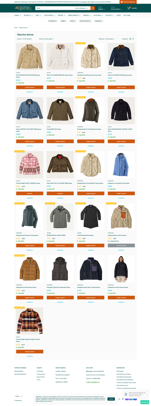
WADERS (86, 15)
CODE (37, 15)
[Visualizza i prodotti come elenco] (133, 39)
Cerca (38, 379)
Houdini (49, 233)
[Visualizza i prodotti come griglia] (130, 39)
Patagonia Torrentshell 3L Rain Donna (118, 183)
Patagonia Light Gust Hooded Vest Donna (58, 287)
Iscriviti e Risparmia (129, 2)
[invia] (92, 8)
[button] (53, 21)
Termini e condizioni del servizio (126, 382)
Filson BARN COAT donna (54, 129)
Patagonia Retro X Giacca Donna (117, 235)
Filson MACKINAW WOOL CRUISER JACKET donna (120, 130)
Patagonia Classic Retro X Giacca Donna (88, 287)
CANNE (16, 15)
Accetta (111, 399)
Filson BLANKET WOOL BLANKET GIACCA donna (28, 340)
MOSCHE (60, 15)
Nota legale (120, 371)
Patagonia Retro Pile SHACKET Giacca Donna (90, 183)
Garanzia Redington (20, 374)
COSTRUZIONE (48, 15)
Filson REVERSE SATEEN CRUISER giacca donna (28, 76)
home (15, 27)
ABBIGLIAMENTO (73, 15)
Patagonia (80, 72)
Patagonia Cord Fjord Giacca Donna (26, 287)
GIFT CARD (127, 15)
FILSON (18, 72)
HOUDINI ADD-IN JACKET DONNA (56, 235)
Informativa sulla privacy (124, 377)
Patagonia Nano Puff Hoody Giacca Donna (89, 129)
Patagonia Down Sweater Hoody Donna (27, 235)
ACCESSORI (97, 15)
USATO (119, 15)
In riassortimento (121, 245)
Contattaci (40, 371)
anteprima (30, 92)
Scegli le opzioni (29, 87)
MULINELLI (27, 15)
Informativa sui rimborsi (124, 374)
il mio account (115, 9)
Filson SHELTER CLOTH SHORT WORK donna (59, 183)
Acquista (29, 193)
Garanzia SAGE (18, 371)
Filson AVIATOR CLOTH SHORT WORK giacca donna (28, 130)
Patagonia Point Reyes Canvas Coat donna (89, 75)
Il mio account (41, 374)
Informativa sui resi (122, 385)
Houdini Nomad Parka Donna (85, 235)
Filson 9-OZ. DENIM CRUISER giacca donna (120, 75)
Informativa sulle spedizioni (125, 379)
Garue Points (41, 377)
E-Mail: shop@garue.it (93, 382)
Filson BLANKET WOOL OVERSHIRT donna (28, 183)
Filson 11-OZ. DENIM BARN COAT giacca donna (60, 75)
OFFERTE (109, 15)
